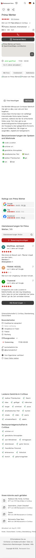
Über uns (30, 542)
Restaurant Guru (24, 548)
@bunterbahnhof (10, 350)
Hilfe (32, 544)
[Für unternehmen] (16, 3)
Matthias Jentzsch (15, 246)
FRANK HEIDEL (14, 266)
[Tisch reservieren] (18, 35)
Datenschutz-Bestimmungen (12, 544)
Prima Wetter (9, 14)
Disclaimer (26, 544)
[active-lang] (30, 3)
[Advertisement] (18, 181)
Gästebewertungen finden (12, 235)
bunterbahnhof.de (11, 347)
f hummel (11, 280)
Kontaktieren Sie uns (19, 539)
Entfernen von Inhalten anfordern (15, 542)
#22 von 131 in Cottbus (15, 23)
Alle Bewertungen (16, 303)
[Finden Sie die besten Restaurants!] (7, 3)
